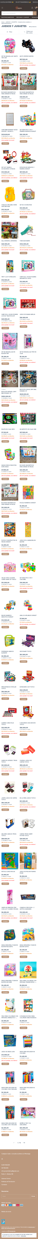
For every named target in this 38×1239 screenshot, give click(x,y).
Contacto (4, 1184)
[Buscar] (35, 13)
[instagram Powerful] (2, 1159)
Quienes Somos (6, 1178)
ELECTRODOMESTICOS (7, 17)
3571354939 (4, 1168)
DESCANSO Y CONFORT (22, 17)
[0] (36, 8)
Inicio (2, 22)
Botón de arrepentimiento (8, 1228)
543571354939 (5, 1165)
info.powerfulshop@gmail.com (10, 1171)
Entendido (23, 1236)
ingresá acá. (31, 1227)
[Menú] (2, 8)
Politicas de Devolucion (8, 1181)
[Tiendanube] (8, 1231)
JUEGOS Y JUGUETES (11, 22)
